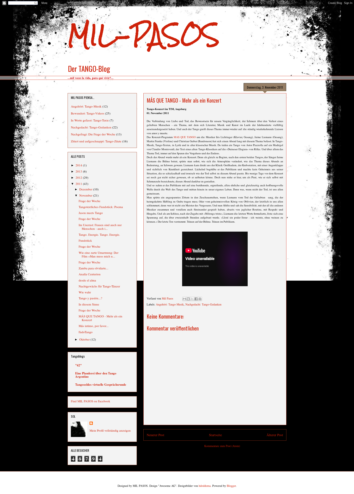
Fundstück (85, 240)
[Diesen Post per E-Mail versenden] (184, 299)
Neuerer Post (155, 434)
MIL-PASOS (143, 35)
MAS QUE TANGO (185, 137)
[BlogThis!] (188, 299)
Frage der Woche (89, 201)
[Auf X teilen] (192, 299)
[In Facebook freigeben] (196, 299)
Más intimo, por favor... (94, 326)
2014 (79, 165)
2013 (79, 171)
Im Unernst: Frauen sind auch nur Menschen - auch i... (100, 227)
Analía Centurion (90, 274)
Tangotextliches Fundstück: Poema (101, 207)
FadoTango (86, 332)
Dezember (86, 189)
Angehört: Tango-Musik (170, 304)
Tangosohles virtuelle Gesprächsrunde (100, 384)
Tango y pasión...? (90, 298)
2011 (79, 184)
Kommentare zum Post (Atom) (222, 446)
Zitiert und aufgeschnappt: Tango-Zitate (96, 141)
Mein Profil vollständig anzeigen (110, 430)
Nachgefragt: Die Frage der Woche (93, 134)
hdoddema (205, 486)
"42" (78, 365)
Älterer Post (275, 434)
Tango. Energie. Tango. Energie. (99, 234)
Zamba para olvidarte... (93, 268)
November (86, 195)
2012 (79, 177)
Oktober (85, 339)
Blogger (231, 486)
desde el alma (87, 280)
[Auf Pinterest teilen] (200, 299)
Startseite (215, 434)
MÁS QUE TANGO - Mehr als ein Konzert (100, 318)
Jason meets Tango (91, 213)
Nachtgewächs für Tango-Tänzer (99, 286)
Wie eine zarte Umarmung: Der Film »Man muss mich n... (98, 254)
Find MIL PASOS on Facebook (90, 401)
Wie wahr (85, 292)
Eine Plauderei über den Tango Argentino (95, 375)
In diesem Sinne (89, 304)
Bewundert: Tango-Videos (87, 113)
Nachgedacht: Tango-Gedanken (203, 304)
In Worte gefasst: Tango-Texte (90, 120)
